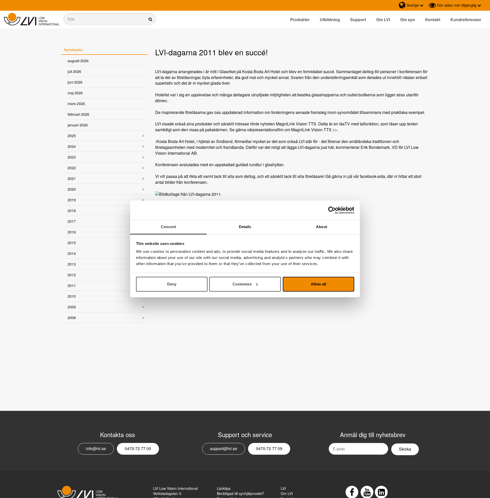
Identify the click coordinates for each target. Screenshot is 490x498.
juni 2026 (75, 82)
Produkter (300, 19)
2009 (72, 306)
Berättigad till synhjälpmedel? (240, 493)
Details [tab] (245, 227)
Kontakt (432, 19)
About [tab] (321, 227)
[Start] (31, 19)
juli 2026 (74, 71)
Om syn (407, 19)
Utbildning (330, 19)
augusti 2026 (78, 60)
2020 (72, 189)
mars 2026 (76, 103)
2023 (72, 157)
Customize (242, 284)
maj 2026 (75, 92)
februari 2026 (78, 114)
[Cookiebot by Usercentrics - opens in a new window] (332, 210)
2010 (72, 296)
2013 (72, 264)
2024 (72, 146)
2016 (72, 231)
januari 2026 (78, 124)
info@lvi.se (96, 448)
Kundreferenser (465, 19)
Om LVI (383, 19)
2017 (72, 221)
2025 (72, 135)
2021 (72, 178)
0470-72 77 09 (269, 448)
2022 (72, 167)
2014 (72, 253)
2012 (72, 274)
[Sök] (109, 19)
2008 (72, 317)
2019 (72, 199)
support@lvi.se (223, 448)
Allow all (318, 284)
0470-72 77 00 (138, 448)
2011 (72, 285)
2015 (72, 242)
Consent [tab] (168, 227)
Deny (171, 284)
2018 (72, 210)
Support (358, 19)
